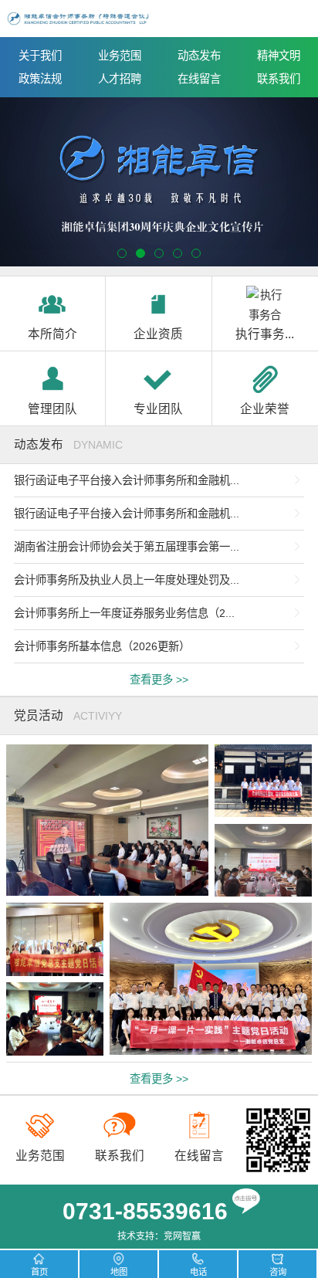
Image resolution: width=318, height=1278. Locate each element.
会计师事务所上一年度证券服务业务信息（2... (124, 613)
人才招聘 (119, 79)
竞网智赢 (182, 1236)
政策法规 (40, 79)
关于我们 (40, 55)
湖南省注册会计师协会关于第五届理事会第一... (126, 547)
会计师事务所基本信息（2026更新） (102, 646)
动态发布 (199, 55)
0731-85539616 (145, 1211)
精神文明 (278, 55)
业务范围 (119, 55)
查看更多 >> (159, 679)
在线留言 (199, 79)
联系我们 (278, 79)
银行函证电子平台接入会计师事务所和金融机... (126, 480)
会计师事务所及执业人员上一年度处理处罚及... (126, 580)
